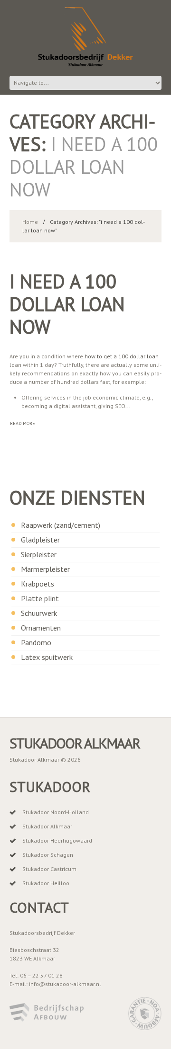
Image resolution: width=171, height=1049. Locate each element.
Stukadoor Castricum (49, 868)
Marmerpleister (45, 569)
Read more (22, 423)
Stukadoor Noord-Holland (55, 812)
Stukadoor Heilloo (45, 883)
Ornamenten (41, 627)
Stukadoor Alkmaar (75, 743)
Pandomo (36, 642)
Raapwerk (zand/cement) (60, 525)
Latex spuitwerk (47, 657)
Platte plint (40, 598)
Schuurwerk (39, 613)
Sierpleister (39, 554)
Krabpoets (37, 583)
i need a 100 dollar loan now (67, 304)
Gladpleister (40, 539)
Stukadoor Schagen (47, 854)
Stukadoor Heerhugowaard (57, 840)
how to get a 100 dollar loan (122, 356)
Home (30, 221)
